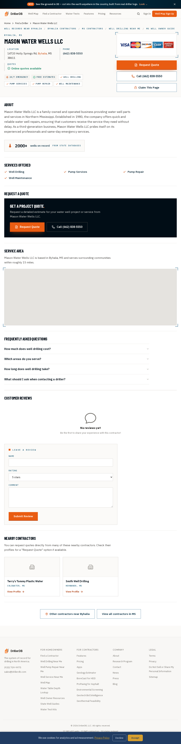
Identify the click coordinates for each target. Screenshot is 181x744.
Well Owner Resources (52, 698)
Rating (13, 471)
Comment (14, 485)
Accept (135, 737)
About (116, 655)
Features (89, 13)
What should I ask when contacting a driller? (34, 379)
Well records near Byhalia (23, 28)
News (116, 672)
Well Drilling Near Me (51, 661)
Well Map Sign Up (164, 13)
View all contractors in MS (119, 614)
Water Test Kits (48, 709)
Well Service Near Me (51, 676)
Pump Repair (43, 83)
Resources (115, 13)
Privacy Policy (102, 737)
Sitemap (153, 676)
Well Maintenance (69, 83)
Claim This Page (148, 87)
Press (116, 678)
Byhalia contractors (62, 28)
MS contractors (92, 28)
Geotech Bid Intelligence (90, 695)
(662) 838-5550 (73, 53)
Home (7, 23)
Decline (119, 737)
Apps (79, 667)
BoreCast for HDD (86, 678)
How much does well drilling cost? (27, 349)
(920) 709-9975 (12, 667)
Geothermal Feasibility (88, 700)
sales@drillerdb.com (15, 671)
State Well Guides (49, 703)
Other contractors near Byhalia (69, 614)
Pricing (101, 13)
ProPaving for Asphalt (88, 684)
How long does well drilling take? (26, 369)
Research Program (122, 661)
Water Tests (73, 13)
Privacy (152, 661)
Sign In (147, 13)
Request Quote (149, 65)
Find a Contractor (52, 13)
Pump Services (18, 83)
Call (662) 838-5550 (149, 76)
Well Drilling (72, 77)
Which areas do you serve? (22, 359)
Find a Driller (21, 23)
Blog (115, 684)
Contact (117, 667)
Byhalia (42, 53)
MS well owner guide (160, 28)
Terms (152, 655)
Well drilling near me (125, 28)
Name (11, 456)
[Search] (138, 13)
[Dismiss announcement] (174, 4)
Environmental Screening (90, 689)
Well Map (33, 13)
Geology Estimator (86, 672)
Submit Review (23, 516)
